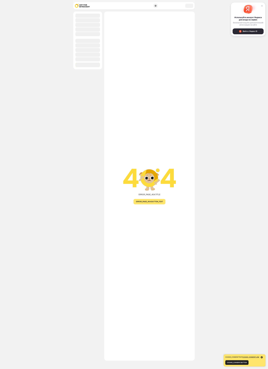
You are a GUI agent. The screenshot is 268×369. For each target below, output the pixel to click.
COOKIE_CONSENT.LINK (250, 357)
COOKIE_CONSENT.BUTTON (237, 362)
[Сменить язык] (155, 5)
